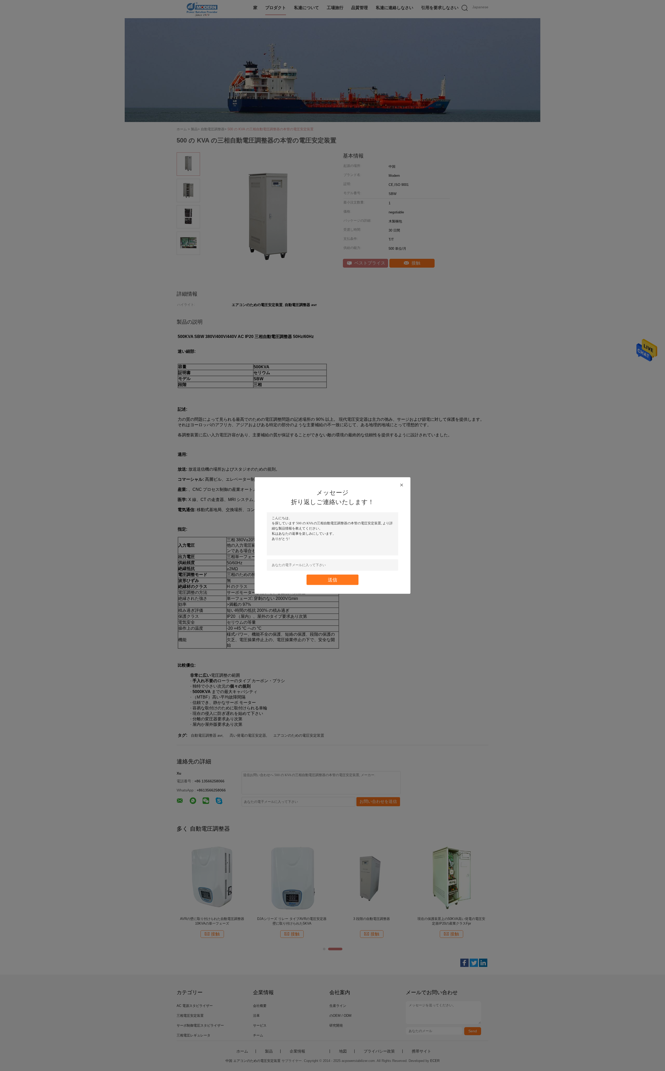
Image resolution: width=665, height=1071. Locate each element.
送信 (332, 579)
